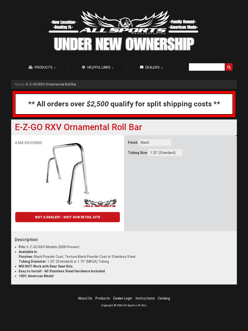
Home (19, 84)
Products (102, 298)
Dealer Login (122, 298)
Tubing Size (137, 153)
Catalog (164, 298)
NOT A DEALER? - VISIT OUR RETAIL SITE (67, 217)
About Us (85, 298)
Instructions (145, 298)
